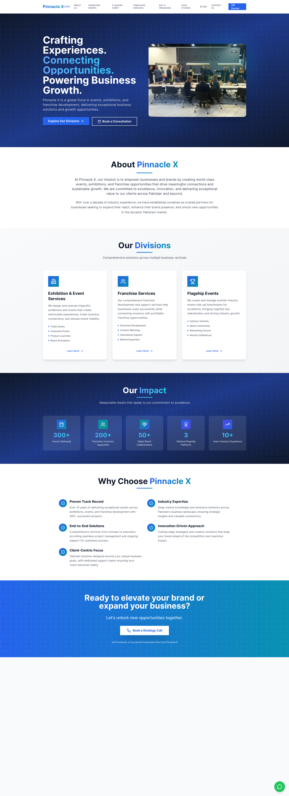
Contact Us (216, 6)
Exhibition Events (94, 6)
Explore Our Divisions (63, 121)
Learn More (73, 350)
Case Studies (185, 6)
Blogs (203, 6)
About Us (77, 6)
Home (67, 6)
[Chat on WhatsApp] (279, 786)
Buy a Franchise (165, 6)
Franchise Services (139, 6)
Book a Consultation (116, 121)
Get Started (235, 7)
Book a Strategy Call (147, 630)
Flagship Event (117, 6)
